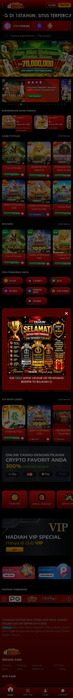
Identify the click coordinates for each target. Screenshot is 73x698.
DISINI (18, 378)
